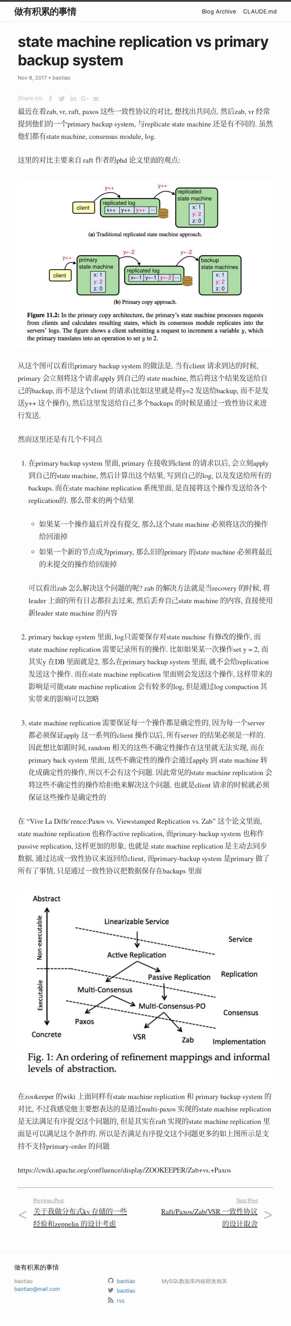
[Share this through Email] (95, 98)
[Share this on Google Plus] (84, 98)
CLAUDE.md (260, 11)
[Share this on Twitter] (61, 98)
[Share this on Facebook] (50, 98)
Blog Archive (219, 11)
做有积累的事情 (45, 11)
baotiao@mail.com (37, 1289)
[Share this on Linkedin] (73, 98)
